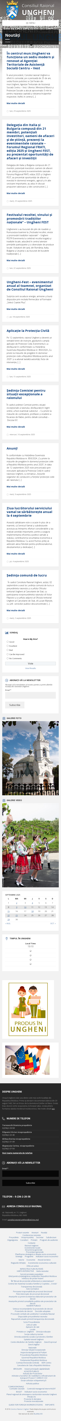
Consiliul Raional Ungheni (20, 1409)
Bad (11, 650)
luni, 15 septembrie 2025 (20, 376)
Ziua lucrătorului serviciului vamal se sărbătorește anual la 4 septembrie (29, 512)
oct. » (53, 923)
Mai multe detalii (16, 103)
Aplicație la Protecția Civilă (28, 331)
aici (53, 1108)
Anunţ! (12, 448)
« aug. (8, 923)
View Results (30, 668)
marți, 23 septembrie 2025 (21, 201)
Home (8, 42)
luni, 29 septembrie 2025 (20, 111)
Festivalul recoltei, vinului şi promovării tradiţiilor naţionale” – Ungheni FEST (29, 218)
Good (11, 642)
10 (25, 907)
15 (9, 911)
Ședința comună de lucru (27, 575)
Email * (8, 690)
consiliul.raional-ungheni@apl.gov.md (23, 1219)
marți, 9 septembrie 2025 (20, 494)
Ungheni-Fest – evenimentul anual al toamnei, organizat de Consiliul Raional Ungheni (30, 285)
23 (17, 915)
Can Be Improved (16, 654)
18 (32, 911)
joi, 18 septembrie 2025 (20, 317)
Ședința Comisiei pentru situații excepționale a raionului (26, 394)
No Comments (15, 658)
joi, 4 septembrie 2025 (19, 561)
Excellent (13, 646)
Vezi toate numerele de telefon (17, 1153)
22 (9, 915)
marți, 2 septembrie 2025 (20, 618)
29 (9, 919)
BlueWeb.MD (38, 1414)
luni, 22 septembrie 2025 (20, 268)
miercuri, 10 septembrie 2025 (22, 434)
